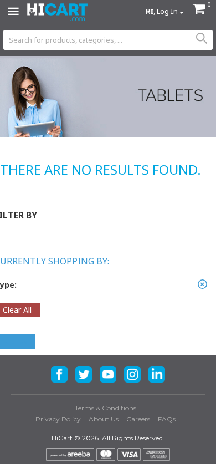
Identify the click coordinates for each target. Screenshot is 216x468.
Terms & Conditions (105, 408)
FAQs (167, 419)
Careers (138, 419)
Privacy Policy (58, 419)
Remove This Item (202, 284)
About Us (104, 419)
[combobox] (108, 40)
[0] (199, 10)
